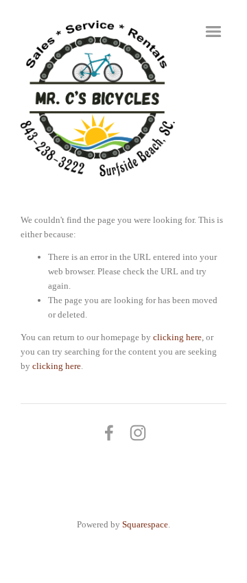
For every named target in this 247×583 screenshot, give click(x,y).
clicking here (177, 337)
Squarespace (145, 524)
